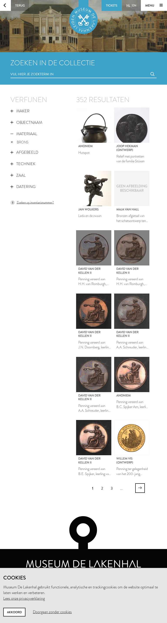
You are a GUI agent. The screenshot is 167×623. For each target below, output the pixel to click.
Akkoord (14, 612)
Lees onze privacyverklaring (24, 598)
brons (22, 142)
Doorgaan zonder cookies (52, 612)
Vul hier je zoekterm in (23, 69)
